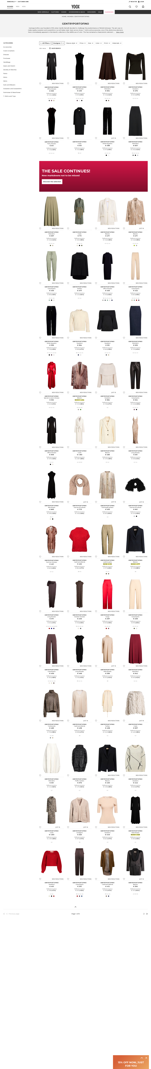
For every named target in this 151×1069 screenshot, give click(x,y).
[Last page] (146, 913)
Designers (91, 12)
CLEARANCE (109, 12)
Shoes (63, 12)
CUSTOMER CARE (23, 1)
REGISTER (134, 1)
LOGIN (141, 2)
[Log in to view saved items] (136, 7)
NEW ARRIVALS (43, 12)
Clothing (55, 12)
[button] (20, 47)
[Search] (130, 7)
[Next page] (137, 914)
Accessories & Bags (77, 12)
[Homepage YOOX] (75, 6)
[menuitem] (10, 6)
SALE (100, 12)
